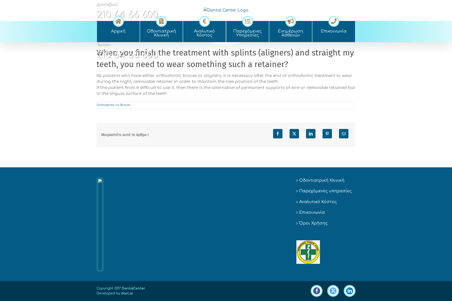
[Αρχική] (118, 20)
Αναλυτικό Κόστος (318, 202)
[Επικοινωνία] (333, 20)
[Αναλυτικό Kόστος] (204, 20)
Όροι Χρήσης (313, 223)
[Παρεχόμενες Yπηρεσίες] (247, 20)
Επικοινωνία (312, 212)
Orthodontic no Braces (113, 105)
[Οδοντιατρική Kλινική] (161, 20)
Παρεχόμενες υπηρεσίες (325, 191)
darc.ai (127, 293)
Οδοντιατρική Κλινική (321, 180)
